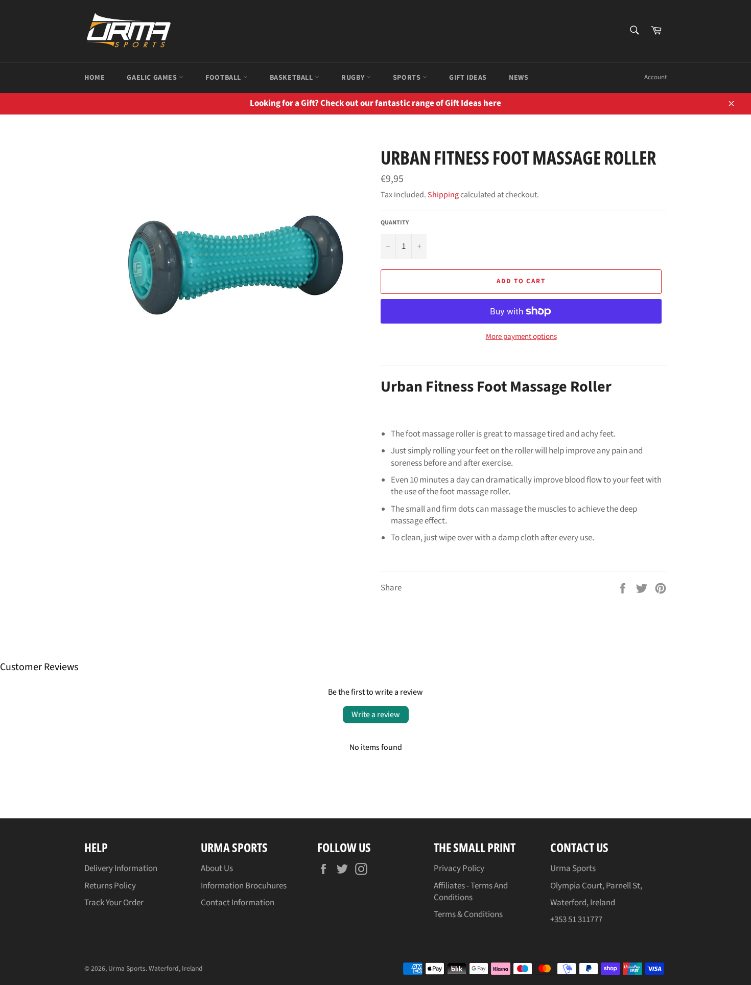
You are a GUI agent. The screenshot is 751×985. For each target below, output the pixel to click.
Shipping (443, 194)
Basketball (292, 78)
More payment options (521, 337)
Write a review (375, 714)
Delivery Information (120, 868)
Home (94, 78)
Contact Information (237, 903)
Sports (408, 78)
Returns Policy (110, 886)
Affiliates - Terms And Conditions (471, 892)
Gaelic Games (153, 78)
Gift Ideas (468, 78)
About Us (217, 868)
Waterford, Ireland (176, 968)
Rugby (353, 78)
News (518, 78)
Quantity (395, 223)
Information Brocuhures (244, 886)
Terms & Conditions (468, 914)
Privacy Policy (459, 868)
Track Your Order (114, 903)
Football (224, 78)
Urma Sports (127, 968)
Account (655, 77)
